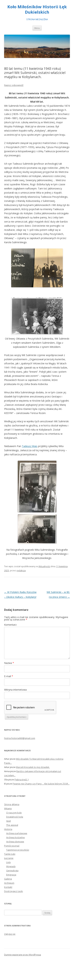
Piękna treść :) (21, 779)
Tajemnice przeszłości (17, 849)
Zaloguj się (9, 933)
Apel (8, 820)
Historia (8, 829)
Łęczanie (8, 858)
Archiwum (9, 882)
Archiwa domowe (15, 841)
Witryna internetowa (15, 689)
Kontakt (8, 887)
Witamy (8, 808)
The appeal (12, 825)
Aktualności (44, 566)
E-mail (8, 676)
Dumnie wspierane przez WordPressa (22, 954)
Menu (37, 28)
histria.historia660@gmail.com (19, 738)
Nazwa (9, 663)
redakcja (21, 570)
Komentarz (10, 624)
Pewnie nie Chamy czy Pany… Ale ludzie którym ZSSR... (41, 783)
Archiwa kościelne (15, 837)
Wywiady (11, 866)
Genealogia (12, 870)
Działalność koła (14, 816)
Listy (8, 862)
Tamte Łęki (9, 854)
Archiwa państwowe (16, 833)
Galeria (8, 878)
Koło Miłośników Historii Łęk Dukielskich (37, 9)
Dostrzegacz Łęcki (13, 891)
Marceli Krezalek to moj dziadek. (33, 767)
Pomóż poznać (11, 845)
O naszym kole (14, 812)
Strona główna (11, 804)
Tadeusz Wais (29, 446)
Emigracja (11, 874)
